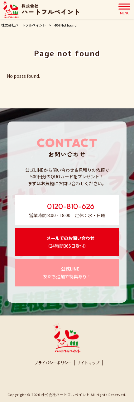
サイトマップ (88, 362)
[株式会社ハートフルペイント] (41, 9)
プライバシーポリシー (53, 362)
